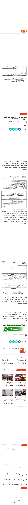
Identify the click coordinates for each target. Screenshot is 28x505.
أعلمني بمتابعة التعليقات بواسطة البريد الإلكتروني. (14, 479)
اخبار (26, 114)
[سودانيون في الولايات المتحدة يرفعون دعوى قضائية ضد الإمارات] (20, 377)
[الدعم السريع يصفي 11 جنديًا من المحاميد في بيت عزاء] (20, 392)
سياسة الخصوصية (14, 497)
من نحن (7, 497)
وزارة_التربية (15, 335)
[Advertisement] (14, 15)
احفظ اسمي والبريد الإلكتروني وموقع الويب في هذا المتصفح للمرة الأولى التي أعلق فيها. (15, 474)
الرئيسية (22, 114)
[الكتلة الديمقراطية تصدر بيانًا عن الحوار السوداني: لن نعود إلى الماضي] (7, 377)
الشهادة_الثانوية (21, 335)
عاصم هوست (12, 502)
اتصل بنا (20, 497)
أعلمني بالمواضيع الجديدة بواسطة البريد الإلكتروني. (14, 484)
